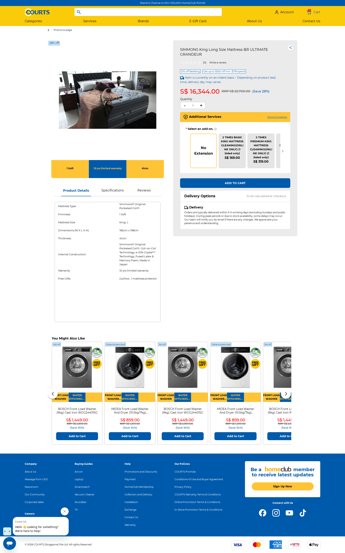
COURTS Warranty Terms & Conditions (197, 494)
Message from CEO (36, 479)
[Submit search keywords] (79, 12)
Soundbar (80, 502)
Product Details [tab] (76, 190)
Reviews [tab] (144, 190)
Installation (131, 502)
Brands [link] (143, 21)
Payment (130, 479)
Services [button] (89, 21)
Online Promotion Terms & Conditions (197, 502)
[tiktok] (302, 512)
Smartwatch (82, 486)
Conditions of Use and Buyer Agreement (198, 479)
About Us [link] (254, 21)
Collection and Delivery (138, 494)
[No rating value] (191, 62)
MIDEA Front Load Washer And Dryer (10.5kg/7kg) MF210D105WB (130, 410)
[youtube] (289, 512)
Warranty (130, 524)
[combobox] (148, 12)
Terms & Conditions (277, 117)
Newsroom (31, 486)
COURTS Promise (185, 471)
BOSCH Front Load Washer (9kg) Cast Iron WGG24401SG (77, 410)
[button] (53, 394)
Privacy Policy (182, 486)
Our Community (35, 494)
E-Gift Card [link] (197, 21)
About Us (30, 471)
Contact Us (131, 517)
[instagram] (276, 512)
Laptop (79, 479)
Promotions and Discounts (141, 471)
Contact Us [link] (311, 21)
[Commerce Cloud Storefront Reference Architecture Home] (37, 10)
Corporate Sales (34, 502)
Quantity (186, 99)
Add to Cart (235, 183)
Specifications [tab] (112, 190)
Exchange (130, 509)
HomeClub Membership (139, 486)
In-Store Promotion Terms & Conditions (198, 509)
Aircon (79, 471)
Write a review (218, 62)
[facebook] (262, 512)
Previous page (63, 29)
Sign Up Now (282, 486)
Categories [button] (33, 21)
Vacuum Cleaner (84, 494)
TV (76, 509)
